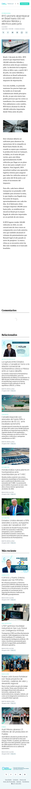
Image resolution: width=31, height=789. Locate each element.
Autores (19, 781)
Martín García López (8, 389)
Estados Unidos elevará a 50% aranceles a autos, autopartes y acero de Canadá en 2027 (15, 522)
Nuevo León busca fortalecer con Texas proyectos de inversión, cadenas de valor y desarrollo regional (14, 680)
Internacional (6, 13)
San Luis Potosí (6, 623)
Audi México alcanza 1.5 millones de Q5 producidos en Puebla (15, 731)
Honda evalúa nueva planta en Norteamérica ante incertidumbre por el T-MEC (15, 472)
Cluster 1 (5, 27)
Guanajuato (6, 575)
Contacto (15, 779)
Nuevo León (5, 674)
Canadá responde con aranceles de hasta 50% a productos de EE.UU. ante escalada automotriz (13, 420)
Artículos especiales (8, 359)
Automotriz (5, 467)
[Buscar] (18, 3)
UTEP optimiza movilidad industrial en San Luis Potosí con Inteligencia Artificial (14, 628)
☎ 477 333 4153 (16, 783)
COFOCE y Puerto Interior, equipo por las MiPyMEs (13, 578)
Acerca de (23, 779)
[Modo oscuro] (16, 4)
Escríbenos (25, 781)
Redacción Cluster (8, 492)
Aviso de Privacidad (9, 781)
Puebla (4, 727)
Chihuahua (5, 414)
